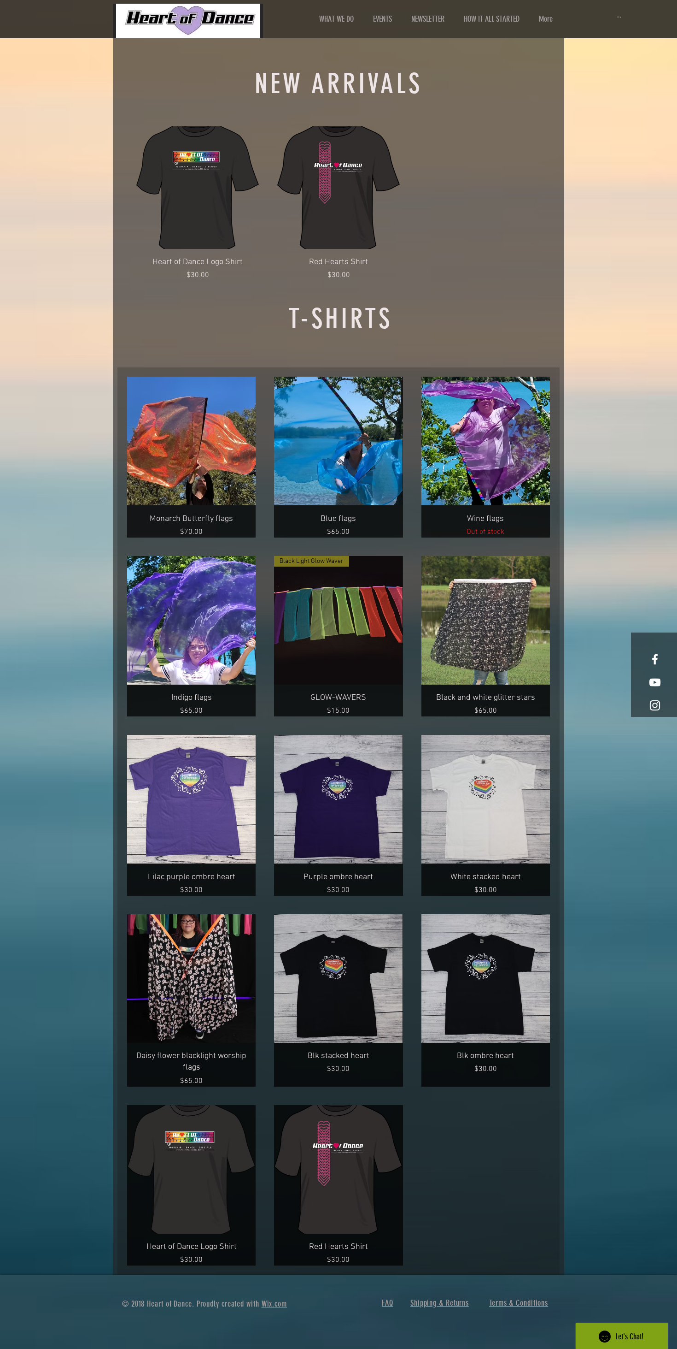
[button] (619, 17)
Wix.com (274, 1304)
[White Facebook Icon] (655, 659)
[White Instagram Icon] (655, 705)
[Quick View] (197, 187)
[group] (338, 203)
